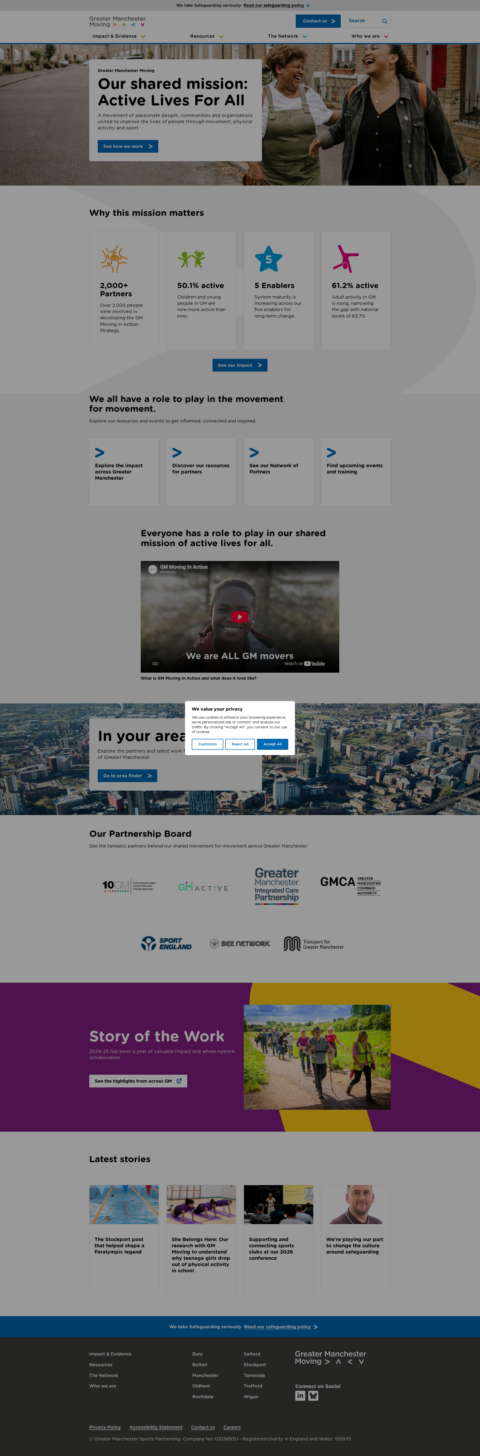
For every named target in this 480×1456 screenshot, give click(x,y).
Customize (207, 744)
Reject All (240, 744)
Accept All (273, 744)
